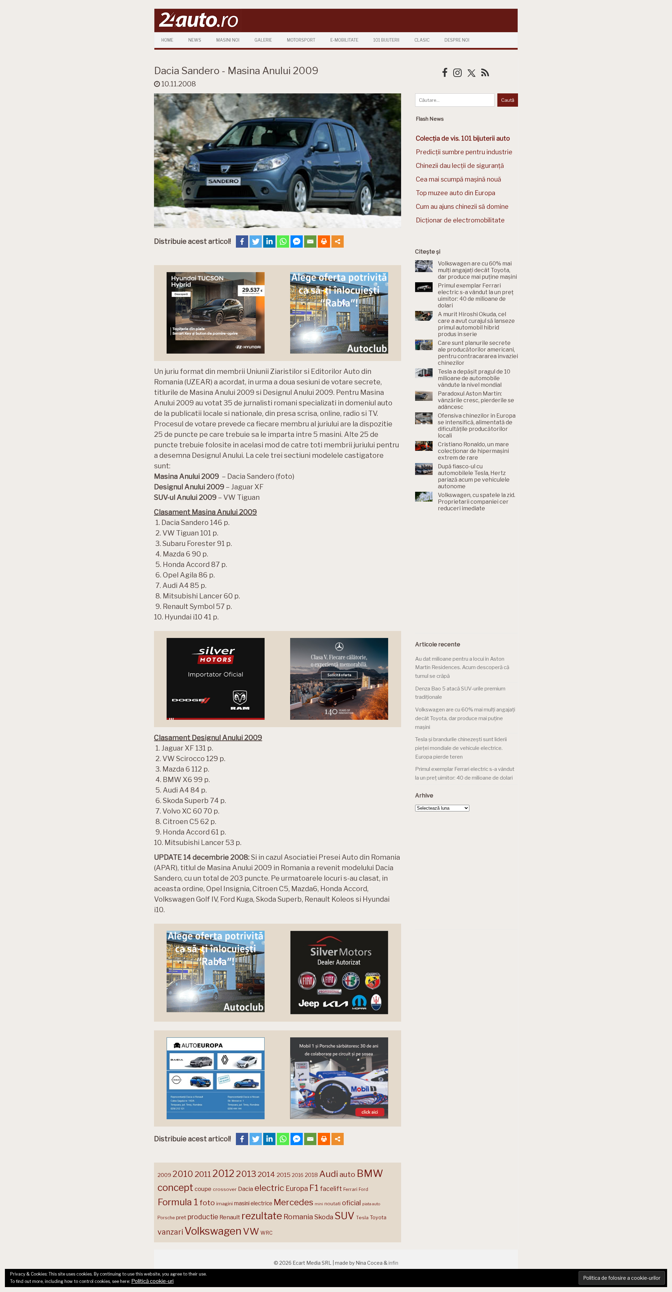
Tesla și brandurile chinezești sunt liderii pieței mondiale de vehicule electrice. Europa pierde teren (461, 748)
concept (175, 1187)
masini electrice (253, 1203)
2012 (223, 1173)
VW (251, 1231)
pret (181, 1217)
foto (207, 1202)
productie (203, 1217)
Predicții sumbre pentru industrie (464, 152)
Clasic (421, 40)
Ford (363, 1189)
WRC (266, 1233)
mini (319, 1204)
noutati (332, 1203)
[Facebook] (242, 241)
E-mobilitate (344, 40)
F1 (313, 1188)
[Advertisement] (467, 576)
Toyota (378, 1217)
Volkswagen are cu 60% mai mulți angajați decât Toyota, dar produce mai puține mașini (465, 718)
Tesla (362, 1217)
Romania (298, 1216)
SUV (345, 1216)
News (194, 40)
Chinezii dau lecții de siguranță (460, 165)
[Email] (310, 241)
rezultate (261, 1216)
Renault (229, 1217)
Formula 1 (178, 1202)
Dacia (245, 1188)
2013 (246, 1174)
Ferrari (350, 1189)
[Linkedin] (269, 241)
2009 (164, 1175)
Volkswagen (212, 1231)
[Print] (324, 241)
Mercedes (293, 1202)
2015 (283, 1174)
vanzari (170, 1231)
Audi (328, 1174)
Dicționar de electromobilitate (460, 220)
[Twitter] (256, 241)
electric (269, 1188)
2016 (297, 1175)
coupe (203, 1188)
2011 (203, 1174)
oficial (351, 1203)
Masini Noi (227, 40)
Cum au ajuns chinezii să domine (462, 206)
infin (393, 1263)
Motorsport (301, 40)
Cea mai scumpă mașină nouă (458, 179)
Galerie (263, 40)
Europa (297, 1188)
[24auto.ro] (197, 30)
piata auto (371, 1203)
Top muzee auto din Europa (455, 193)
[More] (337, 241)
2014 (266, 1174)
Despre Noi (456, 40)
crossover (225, 1189)
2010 (183, 1174)
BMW (370, 1173)
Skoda (323, 1217)
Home (167, 40)
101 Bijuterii (386, 40)
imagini (224, 1203)
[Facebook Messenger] (296, 241)
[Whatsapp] (283, 241)
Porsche (166, 1217)
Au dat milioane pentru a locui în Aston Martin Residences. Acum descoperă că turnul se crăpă (462, 667)
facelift (331, 1188)
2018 (311, 1175)
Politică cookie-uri (152, 1281)
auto (347, 1174)
